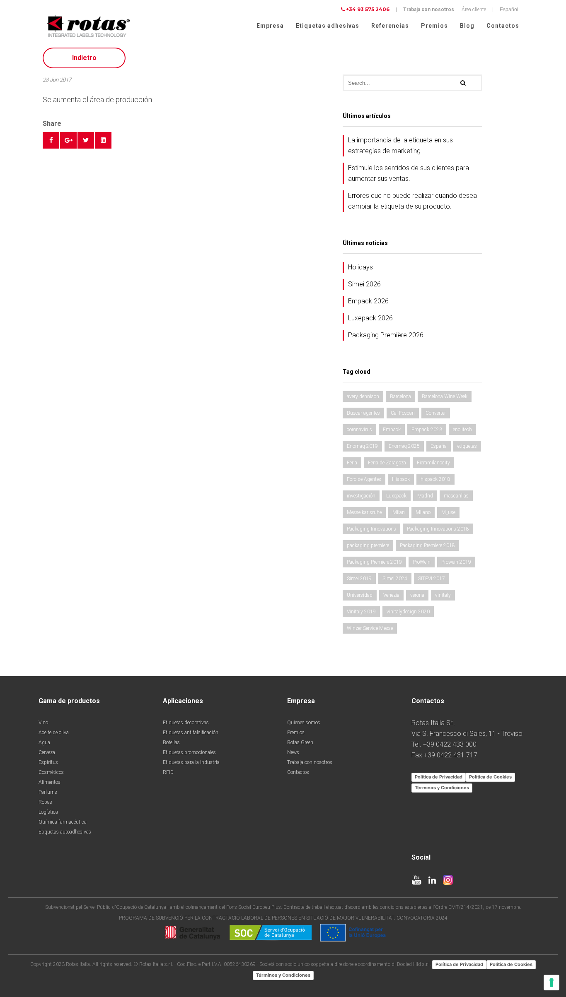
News (293, 752)
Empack (392, 429)
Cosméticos (51, 772)
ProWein (422, 562)
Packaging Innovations (371, 529)
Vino (43, 723)
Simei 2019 (359, 578)
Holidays (360, 267)
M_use (448, 512)
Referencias (390, 25)
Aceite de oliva (54, 732)
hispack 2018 (435, 479)
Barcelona (400, 396)
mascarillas (456, 496)
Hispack (401, 479)
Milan (398, 512)
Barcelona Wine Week (444, 396)
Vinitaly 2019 (361, 612)
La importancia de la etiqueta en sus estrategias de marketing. (400, 145)
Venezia (391, 595)
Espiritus (48, 762)
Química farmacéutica (63, 822)
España (439, 446)
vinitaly (443, 595)
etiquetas (467, 446)
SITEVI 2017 (431, 578)
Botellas (171, 742)
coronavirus (359, 429)
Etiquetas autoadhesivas (65, 832)
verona (417, 595)
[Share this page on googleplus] (68, 140)
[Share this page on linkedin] (103, 140)
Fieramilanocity (433, 463)
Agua (44, 742)
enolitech (462, 429)
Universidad (359, 595)
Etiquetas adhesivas (327, 25)
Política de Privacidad (438, 777)
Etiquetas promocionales (189, 752)
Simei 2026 (364, 284)
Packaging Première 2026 (385, 335)
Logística (48, 812)
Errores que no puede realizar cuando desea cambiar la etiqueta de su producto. (412, 201)
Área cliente (474, 9)
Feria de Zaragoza (387, 463)
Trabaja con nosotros (428, 9)
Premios (434, 25)
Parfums (48, 792)
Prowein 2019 (456, 562)
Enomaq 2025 (404, 446)
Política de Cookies (490, 777)
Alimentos (49, 782)
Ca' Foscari (403, 413)
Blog (467, 25)
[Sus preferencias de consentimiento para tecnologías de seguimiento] (551, 982)
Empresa (270, 25)
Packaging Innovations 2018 (438, 529)
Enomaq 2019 (362, 446)
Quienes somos (303, 723)
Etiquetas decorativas (186, 723)
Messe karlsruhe (364, 512)
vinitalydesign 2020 (408, 612)
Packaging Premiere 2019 (374, 562)
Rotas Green (300, 742)
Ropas (45, 802)
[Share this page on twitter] (85, 140)
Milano (423, 512)
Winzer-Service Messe (370, 628)
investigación (361, 496)
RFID (168, 772)
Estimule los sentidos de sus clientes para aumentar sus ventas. (408, 173)
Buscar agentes (363, 413)
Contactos (502, 25)
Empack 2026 (368, 301)
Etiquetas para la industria (191, 762)
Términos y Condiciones (442, 787)
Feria (352, 463)
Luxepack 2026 (370, 318)
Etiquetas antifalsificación (190, 732)
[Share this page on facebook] (51, 140)
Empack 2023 (426, 429)
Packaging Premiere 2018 (427, 545)
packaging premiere (368, 545)
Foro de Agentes (364, 479)
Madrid (425, 496)
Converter (436, 413)
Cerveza (47, 752)
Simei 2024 (394, 578)
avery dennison (363, 396)
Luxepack (396, 496)
